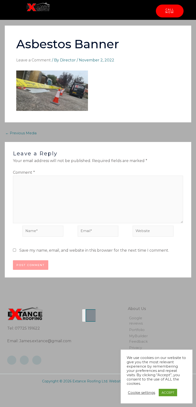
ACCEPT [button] (168, 392)
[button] (103, 10)
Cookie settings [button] (141, 393)
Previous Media (21, 133)
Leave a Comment (33, 60)
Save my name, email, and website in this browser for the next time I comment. (94, 250)
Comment (24, 172)
